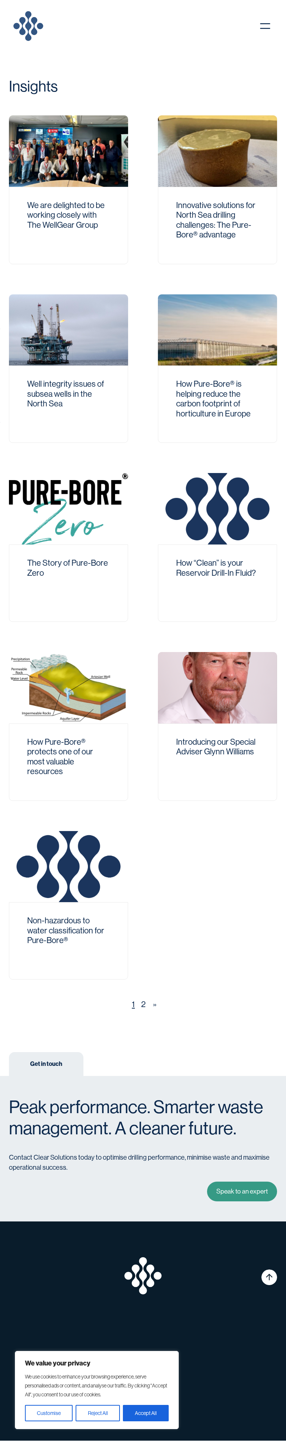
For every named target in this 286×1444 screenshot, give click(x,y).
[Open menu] (265, 26)
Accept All (146, 1413)
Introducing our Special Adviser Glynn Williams (215, 746)
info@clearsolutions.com (51, 1346)
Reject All (98, 1413)
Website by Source (253, 1419)
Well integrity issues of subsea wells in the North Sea (65, 393)
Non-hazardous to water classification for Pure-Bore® (65, 930)
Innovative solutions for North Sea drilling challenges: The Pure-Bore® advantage (215, 220)
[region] (97, 1390)
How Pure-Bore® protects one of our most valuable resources (60, 756)
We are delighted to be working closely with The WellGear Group (66, 215)
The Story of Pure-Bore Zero (67, 567)
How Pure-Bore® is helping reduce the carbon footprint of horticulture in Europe (213, 398)
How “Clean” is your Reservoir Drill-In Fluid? (216, 567)
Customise (49, 1413)
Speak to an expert (242, 1191)
